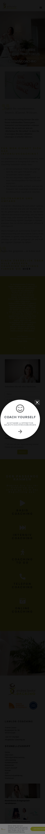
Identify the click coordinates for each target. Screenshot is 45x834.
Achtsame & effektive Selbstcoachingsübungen (20, 424)
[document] (22, 417)
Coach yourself (20, 417)
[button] (37, 402)
